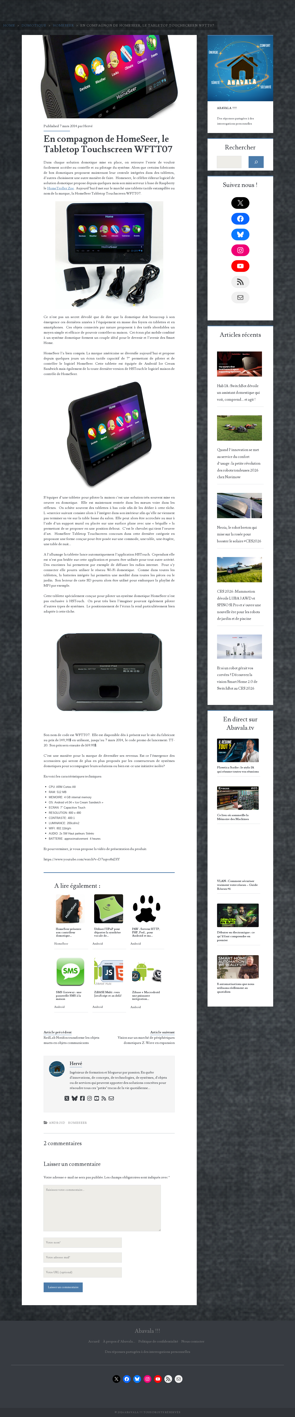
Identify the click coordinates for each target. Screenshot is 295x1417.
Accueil (94, 1341)
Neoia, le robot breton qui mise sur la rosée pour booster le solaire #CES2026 (239, 534)
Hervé (88, 126)
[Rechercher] (256, 162)
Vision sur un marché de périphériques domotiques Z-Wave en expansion (146, 1040)
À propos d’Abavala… (119, 1341)
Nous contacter (192, 1341)
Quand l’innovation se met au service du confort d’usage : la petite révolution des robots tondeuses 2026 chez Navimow (238, 464)
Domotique (34, 25)
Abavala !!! (147, 1331)
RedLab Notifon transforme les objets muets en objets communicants (71, 1040)
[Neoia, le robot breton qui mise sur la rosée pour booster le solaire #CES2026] (239, 507)
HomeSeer (63, 25)
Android (57, 1123)
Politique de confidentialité (158, 1341)
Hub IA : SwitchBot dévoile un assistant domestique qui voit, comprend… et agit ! (238, 393)
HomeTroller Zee (60, 188)
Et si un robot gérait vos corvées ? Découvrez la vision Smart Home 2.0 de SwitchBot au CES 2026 (237, 678)
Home (9, 25)
